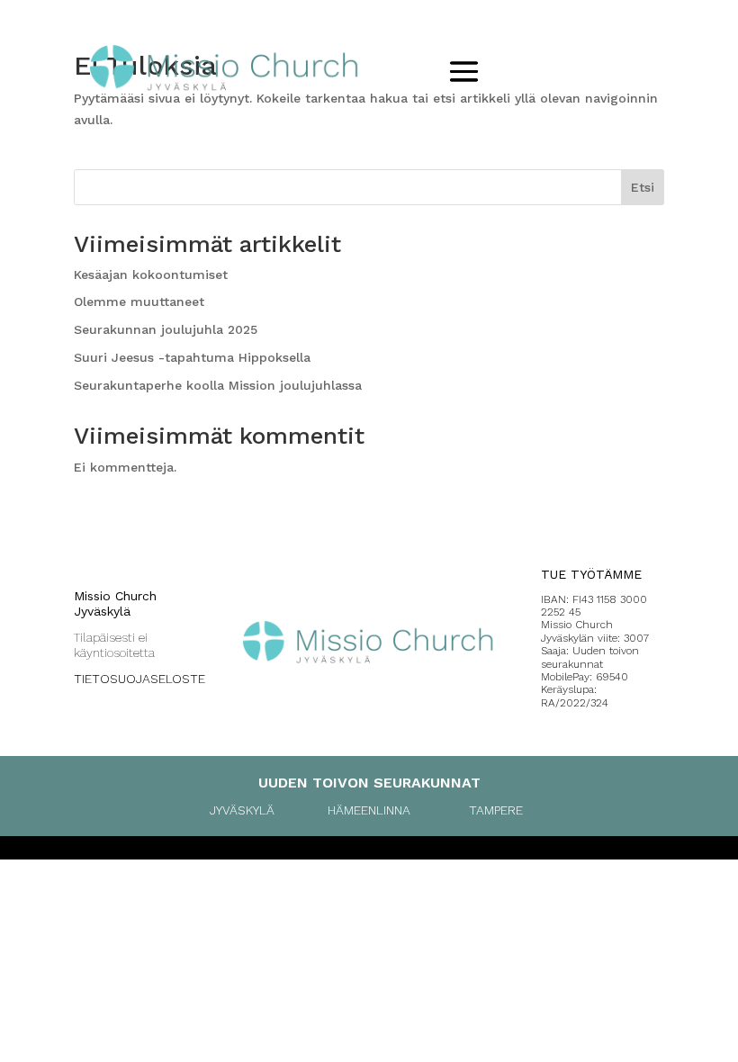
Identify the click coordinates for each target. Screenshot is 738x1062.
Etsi (642, 187)
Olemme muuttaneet (139, 301)
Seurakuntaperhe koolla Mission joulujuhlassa (218, 385)
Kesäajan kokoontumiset (151, 274)
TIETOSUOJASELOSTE (139, 678)
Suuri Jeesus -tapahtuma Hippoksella (192, 357)
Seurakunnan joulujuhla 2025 (165, 329)
